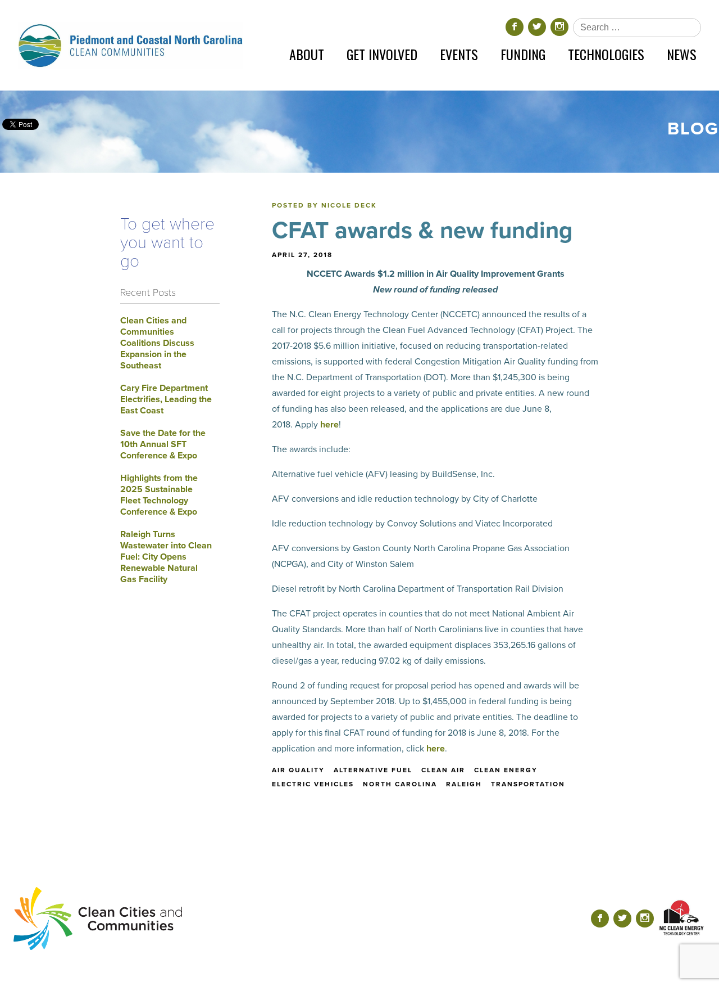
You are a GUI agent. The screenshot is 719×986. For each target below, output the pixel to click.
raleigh (464, 784)
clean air (443, 770)
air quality (298, 770)
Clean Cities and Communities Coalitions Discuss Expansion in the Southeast (157, 343)
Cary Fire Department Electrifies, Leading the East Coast (166, 399)
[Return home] (130, 45)
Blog (693, 128)
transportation (528, 784)
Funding (522, 54)
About (306, 54)
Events (459, 54)
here (329, 424)
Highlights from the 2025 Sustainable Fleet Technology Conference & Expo (159, 494)
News (682, 54)
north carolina (400, 784)
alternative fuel (373, 770)
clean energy (506, 770)
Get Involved (382, 54)
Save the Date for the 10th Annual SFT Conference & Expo (163, 444)
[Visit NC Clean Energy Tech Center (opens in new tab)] (682, 918)
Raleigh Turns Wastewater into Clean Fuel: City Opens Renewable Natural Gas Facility (166, 557)
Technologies (606, 54)
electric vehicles (313, 784)
